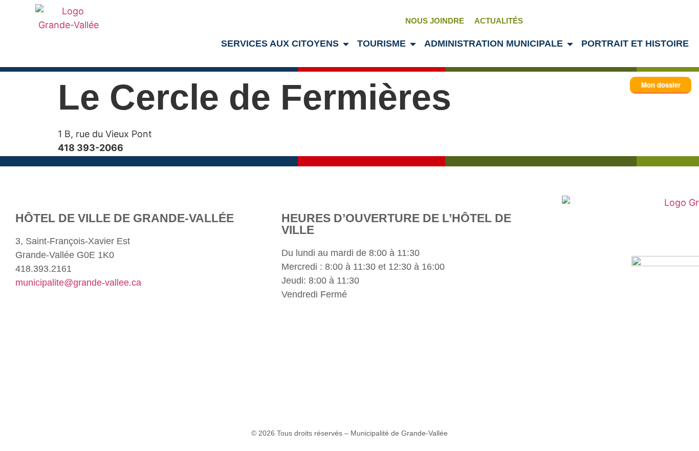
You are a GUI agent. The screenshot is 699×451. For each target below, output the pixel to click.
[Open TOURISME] (413, 44)
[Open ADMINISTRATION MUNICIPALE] (570, 44)
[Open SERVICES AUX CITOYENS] (346, 44)
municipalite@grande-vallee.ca (78, 282)
